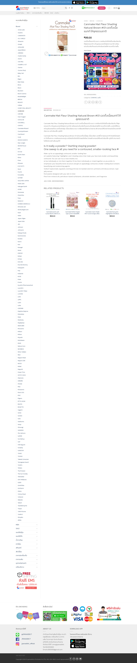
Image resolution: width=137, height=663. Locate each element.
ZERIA (19, 520)
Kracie (20, 282)
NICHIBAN (21, 349)
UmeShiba (21, 485)
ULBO (19, 482)
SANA (19, 413)
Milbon (20, 331)
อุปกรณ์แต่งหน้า (21, 563)
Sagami (20, 410)
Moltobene (21, 340)
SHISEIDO (21, 430)
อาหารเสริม (19, 559)
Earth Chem (21, 154)
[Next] (121, 206)
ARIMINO (20, 53)
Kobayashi (21, 268)
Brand (47, 13)
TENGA (20, 468)
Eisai (19, 160)
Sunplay (20, 447)
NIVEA (20, 363)
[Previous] (43, 206)
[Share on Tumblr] (100, 102)
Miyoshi (20, 337)
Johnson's (21, 230)
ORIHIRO (20, 381)
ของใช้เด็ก (19, 536)
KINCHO (20, 253)
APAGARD (21, 47)
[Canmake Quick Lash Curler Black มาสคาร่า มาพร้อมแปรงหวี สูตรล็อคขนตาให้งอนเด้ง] (53, 201)
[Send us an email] (77, 658)
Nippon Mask (22, 358)
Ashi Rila (20, 62)
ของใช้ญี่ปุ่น (19, 532)
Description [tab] (48, 110)
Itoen (19, 213)
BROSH (20, 99)
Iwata (19, 215)
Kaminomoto (22, 236)
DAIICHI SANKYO (23, 140)
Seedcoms (21, 421)
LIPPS (19, 300)
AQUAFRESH (21, 50)
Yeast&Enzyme (22, 506)
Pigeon (20, 398)
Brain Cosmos (22, 94)
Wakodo (20, 500)
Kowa (19, 279)
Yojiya (20, 508)
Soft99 (20, 436)
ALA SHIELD (21, 38)
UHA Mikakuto (22, 479)
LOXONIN (20, 308)
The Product (21, 471)
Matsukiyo (21, 314)
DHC (19, 149)
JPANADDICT (26, 639)
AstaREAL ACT (22, 64)
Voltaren (20, 497)
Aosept (20, 44)
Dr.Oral (20, 152)
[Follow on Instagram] (72, 8)
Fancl (19, 169)
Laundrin (20, 288)
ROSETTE (21, 407)
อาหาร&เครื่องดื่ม (37, 13)
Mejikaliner (21, 323)
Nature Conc (21, 346)
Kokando (20, 273)
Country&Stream (23, 131)
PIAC (19, 395)
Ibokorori (20, 201)
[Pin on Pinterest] (96, 102)
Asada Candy (22, 56)
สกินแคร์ (18, 548)
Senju (19, 424)
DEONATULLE (22, 146)
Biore (19, 85)
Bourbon (20, 91)
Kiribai (20, 259)
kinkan (20, 256)
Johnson (20, 227)
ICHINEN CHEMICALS (24, 204)
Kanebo (20, 239)
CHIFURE (20, 114)
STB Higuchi (21, 445)
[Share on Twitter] (89, 102)
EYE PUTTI (21, 166)
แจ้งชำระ (57, 13)
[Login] (109, 8)
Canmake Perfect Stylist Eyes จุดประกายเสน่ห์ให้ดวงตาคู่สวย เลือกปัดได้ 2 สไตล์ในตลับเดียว (72, 213)
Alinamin (20, 41)
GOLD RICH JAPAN (23, 181)
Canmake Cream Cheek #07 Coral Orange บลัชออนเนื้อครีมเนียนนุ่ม (92, 213)
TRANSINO (21, 477)
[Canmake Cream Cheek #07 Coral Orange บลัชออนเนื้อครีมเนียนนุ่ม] (92, 201)
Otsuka (20, 384)
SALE (51, 13)
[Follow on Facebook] (69, 8)
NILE (19, 355)
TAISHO (20, 456)
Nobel (19, 366)
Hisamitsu (21, 195)
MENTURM (21, 326)
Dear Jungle (21, 143)
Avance (20, 67)
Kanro (19, 241)
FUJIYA (20, 172)
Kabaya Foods (22, 233)
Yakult (20, 503)
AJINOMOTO (21, 35)
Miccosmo (21, 329)
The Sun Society (23, 474)
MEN (28, 13)
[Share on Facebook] (85, 102)
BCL (19, 76)
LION (19, 297)
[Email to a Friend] (93, 102)
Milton (20, 334)
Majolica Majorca (23, 311)
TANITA (20, 465)
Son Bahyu (21, 439)
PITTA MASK (21, 401)
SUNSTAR (21, 450)
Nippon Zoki (21, 360)
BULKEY (20, 102)
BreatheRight (22, 96)
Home (86, 21)
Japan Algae (21, 218)
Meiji (19, 317)
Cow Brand (21, 134)
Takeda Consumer (23, 459)
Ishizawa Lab (22, 207)
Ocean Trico (21, 372)
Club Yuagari (22, 117)
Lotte (19, 305)
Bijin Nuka (21, 82)
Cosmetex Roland (23, 128)
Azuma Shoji (22, 70)
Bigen (19, 79)
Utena (19, 491)
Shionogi (20, 427)
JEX (19, 224)
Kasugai (20, 247)
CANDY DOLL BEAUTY (24, 108)
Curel (19, 137)
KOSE (19, 276)
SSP (19, 442)
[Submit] (66, 8)
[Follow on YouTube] (80, 658)
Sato (19, 419)
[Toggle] (37, 26)
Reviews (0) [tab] (57, 110)
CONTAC (20, 125)
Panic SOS (21, 392)
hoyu (19, 198)
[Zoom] (46, 54)
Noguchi (20, 369)
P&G (19, 387)
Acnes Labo (21, 30)
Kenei (19, 250)
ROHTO (20, 404)
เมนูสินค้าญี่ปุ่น (20, 13)
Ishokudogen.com (23, 210)
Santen (20, 416)
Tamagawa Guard (23, 462)
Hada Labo (21, 183)
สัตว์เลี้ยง (19, 551)
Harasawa (21, 192)
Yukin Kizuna (22, 511)
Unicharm (21, 488)
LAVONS (20, 294)
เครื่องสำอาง (20, 567)
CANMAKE (21, 111)
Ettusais (20, 163)
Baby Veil (21, 73)
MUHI (19, 343)
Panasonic (21, 389)
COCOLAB (21, 120)
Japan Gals (21, 221)
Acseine (20, 33)
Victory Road (22, 494)
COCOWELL (21, 122)
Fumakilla (21, 175)
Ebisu (19, 157)
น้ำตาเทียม (19, 540)
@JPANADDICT (27, 634)
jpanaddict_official (28, 643)
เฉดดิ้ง (99, 98)
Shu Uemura (21, 433)
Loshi (19, 302)
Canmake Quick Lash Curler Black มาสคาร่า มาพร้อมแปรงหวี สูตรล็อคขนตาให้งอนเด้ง (53, 213)
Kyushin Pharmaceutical (25, 285)
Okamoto (20, 378)
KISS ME (20, 262)
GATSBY (20, 178)
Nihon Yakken (22, 352)
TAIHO (20, 453)
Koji (19, 270)
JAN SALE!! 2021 (20, 655)
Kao (19, 244)
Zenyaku (20, 517)
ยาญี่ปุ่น (18, 544)
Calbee (20, 105)
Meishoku (21, 320)
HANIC (20, 189)
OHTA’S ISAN (22, 375)
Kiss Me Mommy (23, 265)
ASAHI (20, 59)
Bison (19, 88)
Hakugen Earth (22, 186)
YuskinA (20, 514)
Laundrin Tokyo (22, 291)
